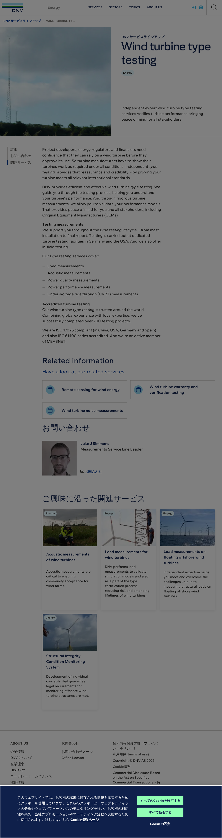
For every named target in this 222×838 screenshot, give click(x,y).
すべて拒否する (160, 812)
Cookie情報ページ (84, 820)
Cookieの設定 (160, 824)
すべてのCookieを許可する (160, 801)
